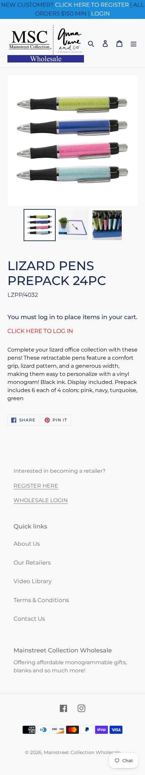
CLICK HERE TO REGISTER (92, 4)
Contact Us (29, 618)
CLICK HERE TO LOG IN (40, 331)
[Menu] (133, 43)
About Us (26, 543)
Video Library (32, 581)
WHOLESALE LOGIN (40, 500)
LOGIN (100, 13)
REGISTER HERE (35, 486)
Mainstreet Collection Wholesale (82, 752)
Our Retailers (32, 562)
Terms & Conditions (41, 600)
